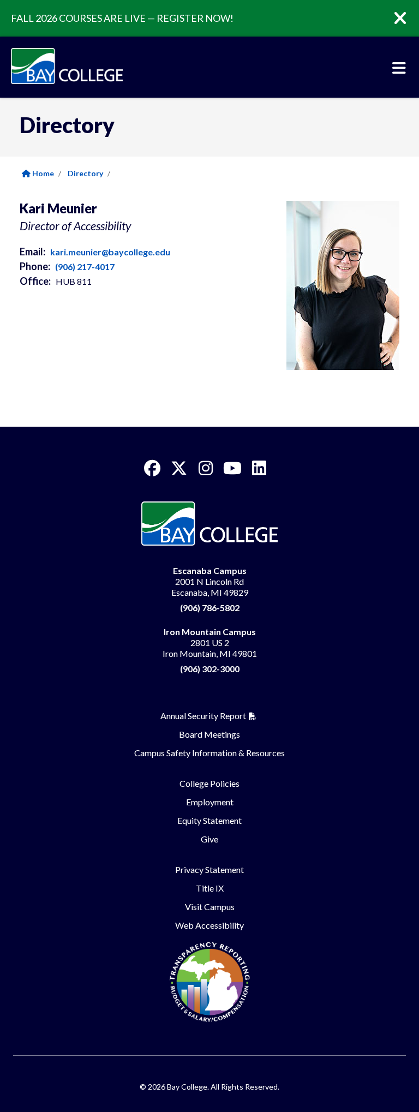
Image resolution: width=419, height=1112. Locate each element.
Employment (210, 802)
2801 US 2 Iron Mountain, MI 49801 (210, 642)
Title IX (210, 888)
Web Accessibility (209, 925)
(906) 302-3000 (210, 668)
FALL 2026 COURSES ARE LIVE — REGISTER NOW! (122, 18)
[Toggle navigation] (399, 68)
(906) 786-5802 (210, 607)
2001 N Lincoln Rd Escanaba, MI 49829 (209, 581)
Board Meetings (209, 734)
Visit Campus (210, 906)
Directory (85, 173)
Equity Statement (209, 820)
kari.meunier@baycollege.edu (110, 252)
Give (209, 839)
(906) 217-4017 (85, 266)
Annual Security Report (203, 715)
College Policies (209, 783)
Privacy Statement (209, 869)
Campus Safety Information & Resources (209, 753)
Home (42, 173)
